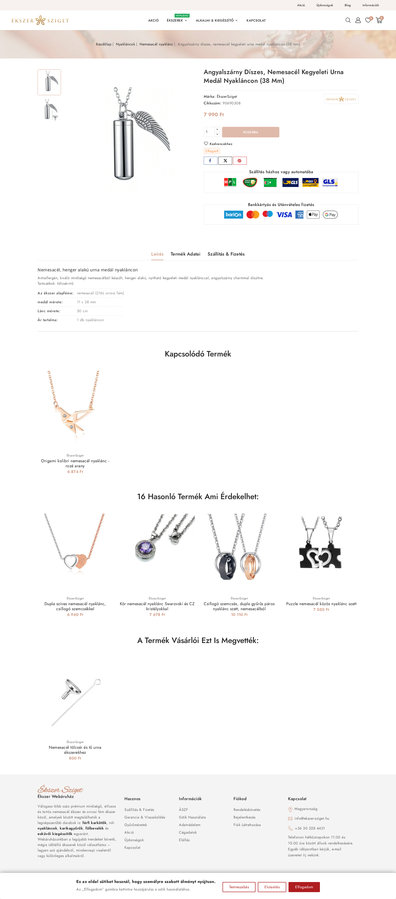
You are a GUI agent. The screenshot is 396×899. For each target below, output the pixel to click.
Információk (371, 5)
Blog (348, 5)
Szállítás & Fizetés (139, 809)
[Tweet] (225, 160)
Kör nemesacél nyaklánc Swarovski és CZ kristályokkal (157, 606)
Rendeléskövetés (247, 809)
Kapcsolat (132, 847)
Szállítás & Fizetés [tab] (226, 254)
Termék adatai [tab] (185, 254)
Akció (301, 5)
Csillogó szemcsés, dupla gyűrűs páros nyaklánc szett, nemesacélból (239, 606)
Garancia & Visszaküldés (144, 817)
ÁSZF (183, 809)
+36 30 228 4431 (310, 828)
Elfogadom (304, 887)
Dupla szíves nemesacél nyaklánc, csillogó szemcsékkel (75, 606)
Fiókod (240, 799)
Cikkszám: (212, 103)
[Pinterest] (240, 160)
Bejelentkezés (245, 817)
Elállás (184, 840)
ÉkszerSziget (227, 96)
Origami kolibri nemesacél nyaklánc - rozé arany (75, 463)
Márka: (209, 96)
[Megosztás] (210, 160)
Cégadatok (188, 832)
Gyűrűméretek (135, 824)
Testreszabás (239, 887)
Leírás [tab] (157, 254)
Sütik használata (192, 817)
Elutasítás (272, 887)
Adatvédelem (190, 824)
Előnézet (106, 375)
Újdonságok (324, 5)
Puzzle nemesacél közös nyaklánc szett (321, 604)
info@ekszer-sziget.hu (311, 818)
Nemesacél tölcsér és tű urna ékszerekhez (75, 749)
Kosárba (250, 132)
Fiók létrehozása (247, 824)
